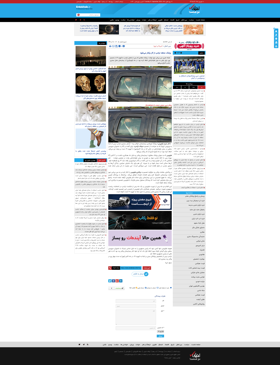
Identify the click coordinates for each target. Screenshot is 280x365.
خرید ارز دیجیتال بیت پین (196, 200)
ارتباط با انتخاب (119, 2)
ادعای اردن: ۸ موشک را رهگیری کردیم (192, 187)
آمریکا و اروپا (158, 46)
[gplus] (117, 280)
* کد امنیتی (160, 328)
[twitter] (76, 20)
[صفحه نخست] (276, 31)
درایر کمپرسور (200, 245)
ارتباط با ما (168, 351)
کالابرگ (202, 250)
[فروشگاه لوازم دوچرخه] (140, 220)
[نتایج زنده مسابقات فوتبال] (276, 46)
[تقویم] (276, 42)
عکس (112, 20)
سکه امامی (201, 290)
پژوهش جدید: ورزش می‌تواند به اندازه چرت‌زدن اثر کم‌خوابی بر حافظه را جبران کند (91, 125)
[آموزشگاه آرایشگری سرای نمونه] (140, 238)
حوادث (144, 20)
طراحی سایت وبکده (198, 277)
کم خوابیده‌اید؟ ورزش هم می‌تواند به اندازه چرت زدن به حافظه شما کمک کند (131, 28)
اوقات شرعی (97, 2)
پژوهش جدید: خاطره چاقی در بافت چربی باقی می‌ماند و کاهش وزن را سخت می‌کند (173, 28)
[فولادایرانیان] (140, 202)
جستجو (121, 351)
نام (163, 300)
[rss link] (87, 344)
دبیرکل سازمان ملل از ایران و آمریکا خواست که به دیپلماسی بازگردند (90, 219)
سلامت (123, 20)
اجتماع (166, 20)
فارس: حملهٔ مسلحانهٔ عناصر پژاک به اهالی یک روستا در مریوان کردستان (188, 119)
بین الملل (184, 20)
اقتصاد (172, 20)
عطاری (202, 232)
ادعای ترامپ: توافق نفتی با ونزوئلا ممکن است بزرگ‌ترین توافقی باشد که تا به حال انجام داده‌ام (90, 177)
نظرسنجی (79, 2)
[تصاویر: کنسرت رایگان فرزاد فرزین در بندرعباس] (188, 65)
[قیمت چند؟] (276, 34)
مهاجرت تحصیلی (199, 259)
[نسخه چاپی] (110, 46)
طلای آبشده (201, 299)
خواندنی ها (131, 20)
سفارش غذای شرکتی (198, 272)
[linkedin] (120, 280)
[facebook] (113, 280)
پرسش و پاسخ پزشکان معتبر (195, 196)
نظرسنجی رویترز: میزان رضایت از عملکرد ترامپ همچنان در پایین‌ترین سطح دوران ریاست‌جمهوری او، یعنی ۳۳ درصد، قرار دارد (90, 212)
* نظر (162, 311)
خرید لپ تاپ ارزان (198, 218)
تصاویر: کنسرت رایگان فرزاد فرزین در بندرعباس (191, 77)
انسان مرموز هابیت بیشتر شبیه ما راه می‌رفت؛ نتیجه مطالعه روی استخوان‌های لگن (91, 97)
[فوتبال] (276, 38)
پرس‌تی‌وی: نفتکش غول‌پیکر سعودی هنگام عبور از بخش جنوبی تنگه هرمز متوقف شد (90, 165)
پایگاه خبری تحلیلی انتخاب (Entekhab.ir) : (158, 105)
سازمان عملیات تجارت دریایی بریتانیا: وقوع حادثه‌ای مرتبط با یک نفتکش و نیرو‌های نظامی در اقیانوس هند (90, 184)
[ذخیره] (117, 46)
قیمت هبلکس (200, 263)
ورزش (138, 20)
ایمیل (162, 306)
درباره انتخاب (176, 351)
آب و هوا (104, 2)
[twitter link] (79, 344)
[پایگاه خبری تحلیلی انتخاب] (196, 10)
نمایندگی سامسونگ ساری (196, 236)
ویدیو (117, 20)
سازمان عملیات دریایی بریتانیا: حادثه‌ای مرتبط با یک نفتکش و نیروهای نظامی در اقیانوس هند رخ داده (90, 171)
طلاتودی (202, 254)
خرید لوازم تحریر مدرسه (197, 205)
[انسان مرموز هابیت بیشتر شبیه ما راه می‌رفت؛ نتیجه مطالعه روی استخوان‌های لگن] (91, 83)
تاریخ (177, 20)
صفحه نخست (200, 20)
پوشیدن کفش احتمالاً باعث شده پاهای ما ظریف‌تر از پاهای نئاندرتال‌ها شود (91, 152)
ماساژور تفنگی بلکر (198, 227)
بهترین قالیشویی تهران (197, 286)
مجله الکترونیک (87, 2)
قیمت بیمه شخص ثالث (197, 268)
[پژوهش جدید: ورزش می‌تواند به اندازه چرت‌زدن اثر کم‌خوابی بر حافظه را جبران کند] (91, 111)
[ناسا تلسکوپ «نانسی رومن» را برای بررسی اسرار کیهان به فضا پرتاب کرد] (91, 56)
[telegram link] (83, 344)
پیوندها (111, 2)
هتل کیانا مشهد (199, 223)
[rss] (84, 20)
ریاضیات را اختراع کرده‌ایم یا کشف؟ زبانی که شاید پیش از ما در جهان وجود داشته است (89, 28)
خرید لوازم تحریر (199, 214)
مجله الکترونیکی (137, 351)
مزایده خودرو (200, 281)
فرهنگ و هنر (152, 20)
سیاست (191, 20)
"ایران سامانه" (167, 358)
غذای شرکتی (200, 241)
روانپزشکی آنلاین (199, 304)
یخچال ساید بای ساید (197, 209)
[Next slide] (175, 52)
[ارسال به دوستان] (113, 46)
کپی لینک (147, 268)
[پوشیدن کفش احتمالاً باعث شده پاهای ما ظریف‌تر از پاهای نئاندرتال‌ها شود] (91, 139)
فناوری (160, 20)
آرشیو (115, 351)
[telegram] (80, 20)
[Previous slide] (181, 52)
